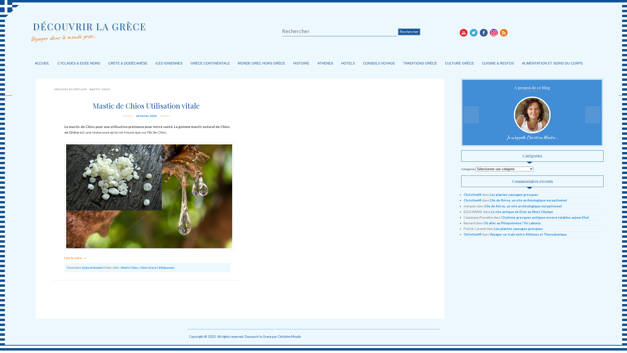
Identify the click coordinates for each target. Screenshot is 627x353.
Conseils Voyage (379, 63)
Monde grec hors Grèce (261, 63)
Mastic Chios (129, 267)
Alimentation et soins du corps (552, 63)
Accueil (42, 63)
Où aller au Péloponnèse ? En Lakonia (512, 223)
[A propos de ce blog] (532, 115)
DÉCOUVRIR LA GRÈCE (89, 26)
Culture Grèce (459, 63)
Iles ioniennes (169, 63)
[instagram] (494, 32)
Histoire (301, 63)
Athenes (325, 63)
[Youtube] (464, 32)
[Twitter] (474, 32)
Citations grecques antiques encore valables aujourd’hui (545, 217)
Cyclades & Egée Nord (79, 63)
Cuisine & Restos (498, 63)
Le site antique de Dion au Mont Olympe (522, 212)
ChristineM (472, 195)
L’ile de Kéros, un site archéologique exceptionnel (528, 200)
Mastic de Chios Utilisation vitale (146, 106)
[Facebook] (484, 32)
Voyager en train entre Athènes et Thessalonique (528, 234)
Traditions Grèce (420, 63)
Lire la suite (75, 258)
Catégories (468, 169)
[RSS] (504, 32)
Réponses (166, 267)
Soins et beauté (92, 267)
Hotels (348, 63)
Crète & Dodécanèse (127, 63)
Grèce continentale (210, 63)
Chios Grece (148, 267)
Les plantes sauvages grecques (514, 195)
